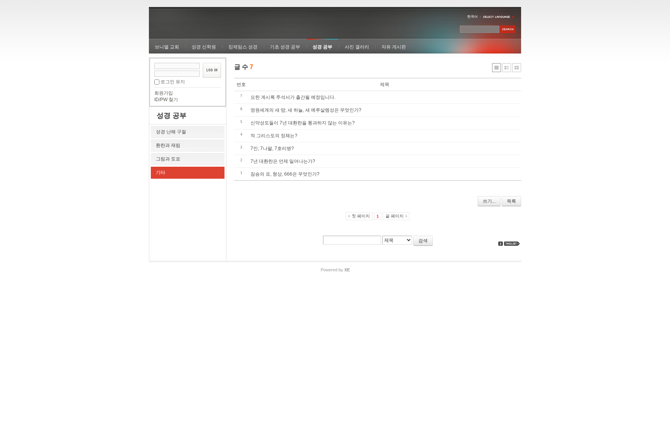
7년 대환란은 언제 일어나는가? (282, 161)
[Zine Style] (506, 67)
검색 (423, 240)
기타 (160, 172)
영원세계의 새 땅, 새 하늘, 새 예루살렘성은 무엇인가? (305, 110)
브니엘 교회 (167, 47)
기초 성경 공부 (285, 47)
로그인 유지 (173, 82)
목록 (511, 201)
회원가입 (163, 93)
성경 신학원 (204, 47)
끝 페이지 (394, 216)
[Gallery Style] (516, 67)
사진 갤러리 (357, 47)
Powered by (335, 269)
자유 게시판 (394, 47)
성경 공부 (322, 47)
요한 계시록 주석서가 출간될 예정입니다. (292, 97)
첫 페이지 (361, 216)
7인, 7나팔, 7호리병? (272, 148)
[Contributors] (500, 244)
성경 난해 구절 (171, 132)
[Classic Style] (496, 67)
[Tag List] (512, 244)
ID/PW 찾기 (166, 99)
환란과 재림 (168, 145)
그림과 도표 (168, 159)
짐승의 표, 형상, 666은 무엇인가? (284, 174)
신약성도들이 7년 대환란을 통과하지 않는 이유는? (302, 123)
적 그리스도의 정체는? (273, 135)
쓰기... (489, 201)
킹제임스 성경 (242, 47)
